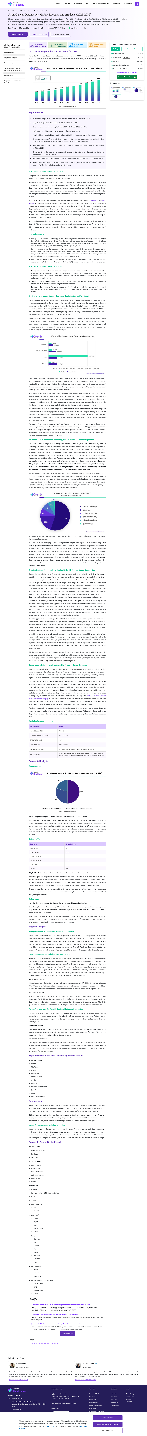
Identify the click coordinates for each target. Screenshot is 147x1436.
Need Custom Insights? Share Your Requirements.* (65, 718)
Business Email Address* (58, 706)
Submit (73, 736)
